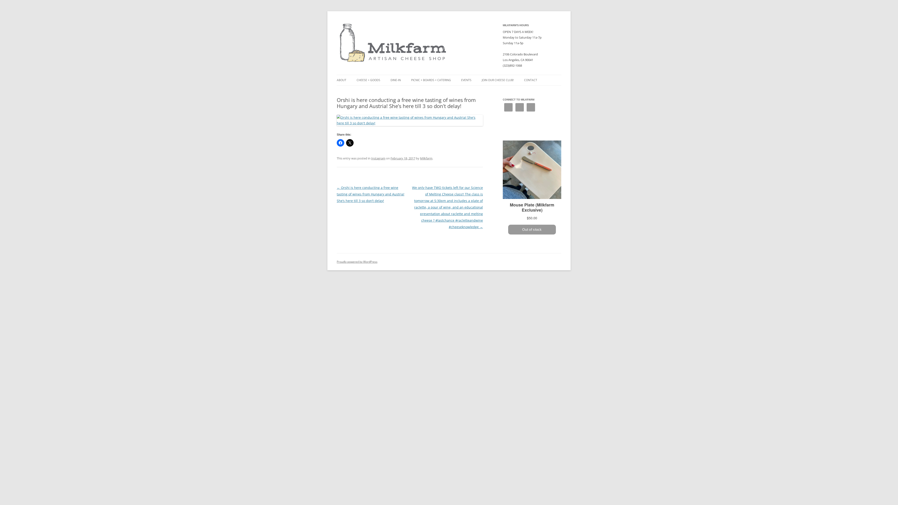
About (341, 80)
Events (466, 80)
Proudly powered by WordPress (357, 262)
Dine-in (396, 80)
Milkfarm (426, 158)
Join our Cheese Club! (498, 80)
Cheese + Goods (368, 80)
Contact (530, 80)
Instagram (378, 158)
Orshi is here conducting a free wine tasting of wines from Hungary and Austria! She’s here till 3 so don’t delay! (370, 194)
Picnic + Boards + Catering (431, 80)
